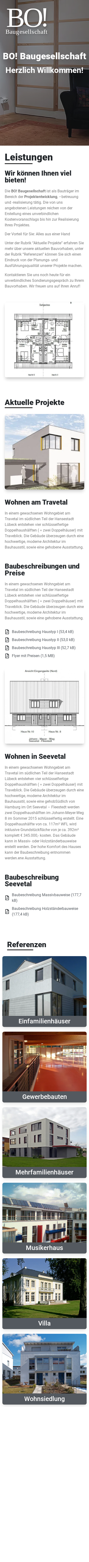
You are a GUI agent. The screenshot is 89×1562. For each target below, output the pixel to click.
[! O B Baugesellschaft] (27, 48)
